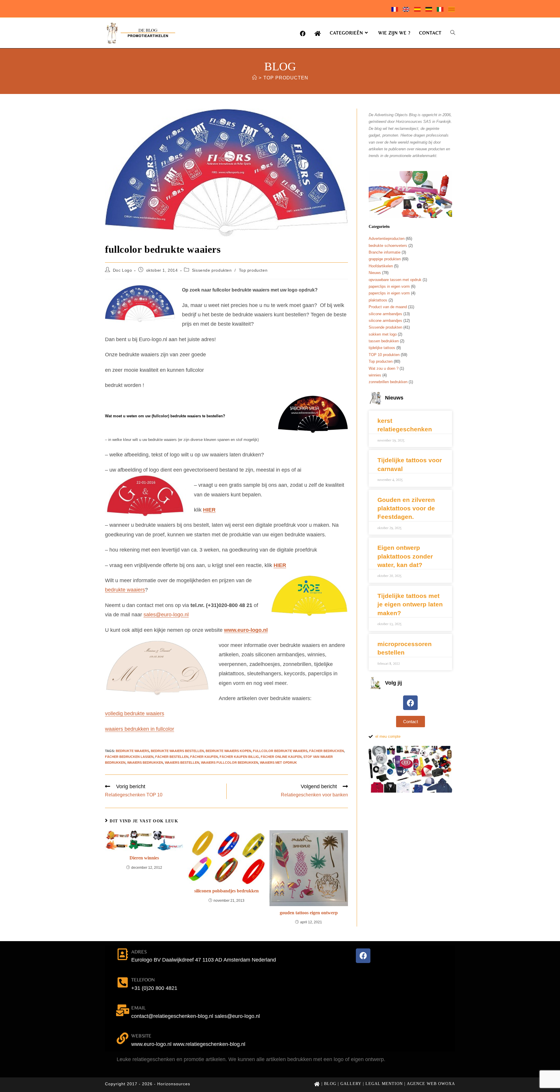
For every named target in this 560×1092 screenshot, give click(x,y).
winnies (375, 375)
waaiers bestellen (182, 762)
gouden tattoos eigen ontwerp (309, 912)
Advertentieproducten (387, 238)
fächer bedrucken (326, 751)
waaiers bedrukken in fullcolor (139, 729)
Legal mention (384, 1083)
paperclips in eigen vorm (389, 286)
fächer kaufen (204, 756)
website (141, 1036)
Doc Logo (122, 270)
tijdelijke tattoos (382, 348)
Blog (330, 1083)
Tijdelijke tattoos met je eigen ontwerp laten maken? (410, 604)
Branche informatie (384, 252)
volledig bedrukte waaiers (134, 713)
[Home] (254, 77)
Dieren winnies (144, 857)
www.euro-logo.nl (246, 630)
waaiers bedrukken (145, 762)
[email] (122, 1010)
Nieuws (375, 273)
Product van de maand (388, 307)
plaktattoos (378, 300)
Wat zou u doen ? (383, 368)
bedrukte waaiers (125, 590)
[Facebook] (410, 702)
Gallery (350, 1083)
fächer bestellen (171, 756)
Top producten (285, 77)
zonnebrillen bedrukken (388, 382)
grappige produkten (385, 259)
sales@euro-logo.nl (166, 614)
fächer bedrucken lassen (129, 756)
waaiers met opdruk (278, 762)
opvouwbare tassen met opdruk (395, 280)
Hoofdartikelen (381, 266)
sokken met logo (383, 334)
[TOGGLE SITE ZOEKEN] (452, 33)
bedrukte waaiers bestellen (177, 751)
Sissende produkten (212, 270)
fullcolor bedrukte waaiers (280, 751)
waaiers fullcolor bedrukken (229, 762)
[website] (122, 1038)
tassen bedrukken (384, 341)
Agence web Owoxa (431, 1083)
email (138, 1008)
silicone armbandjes (385, 314)
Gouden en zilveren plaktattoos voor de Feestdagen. (406, 508)
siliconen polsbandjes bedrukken (226, 890)
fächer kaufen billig (239, 756)
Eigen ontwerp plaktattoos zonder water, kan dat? (405, 556)
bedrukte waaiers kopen (228, 751)
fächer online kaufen (281, 756)
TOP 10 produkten (384, 355)
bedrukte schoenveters (388, 245)
